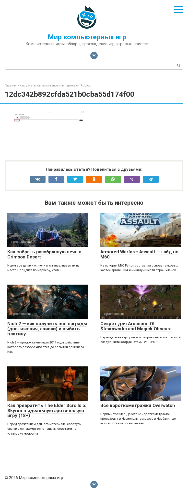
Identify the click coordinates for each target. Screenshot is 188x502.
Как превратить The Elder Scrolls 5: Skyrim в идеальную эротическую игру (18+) (46, 410)
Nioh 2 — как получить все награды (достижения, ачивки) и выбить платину (47, 329)
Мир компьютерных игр (87, 37)
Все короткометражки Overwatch (137, 405)
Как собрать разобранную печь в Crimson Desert (44, 254)
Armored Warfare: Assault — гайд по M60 (139, 254)
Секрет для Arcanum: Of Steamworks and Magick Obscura (136, 326)
